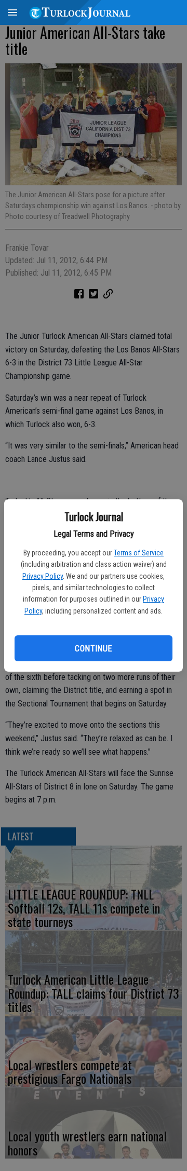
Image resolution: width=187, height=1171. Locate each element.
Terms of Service (139, 553)
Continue (93, 648)
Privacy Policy (42, 576)
